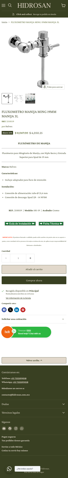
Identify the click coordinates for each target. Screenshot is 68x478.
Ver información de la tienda (18, 298)
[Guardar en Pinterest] (22, 309)
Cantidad (6, 251)
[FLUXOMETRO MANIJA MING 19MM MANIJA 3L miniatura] (7, 98)
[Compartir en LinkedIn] (16, 309)
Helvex (8, 126)
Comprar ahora (34, 280)
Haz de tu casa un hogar (34, 472)
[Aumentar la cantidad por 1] (30, 258)
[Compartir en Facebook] (4, 309)
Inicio (4, 22)
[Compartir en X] (10, 309)
